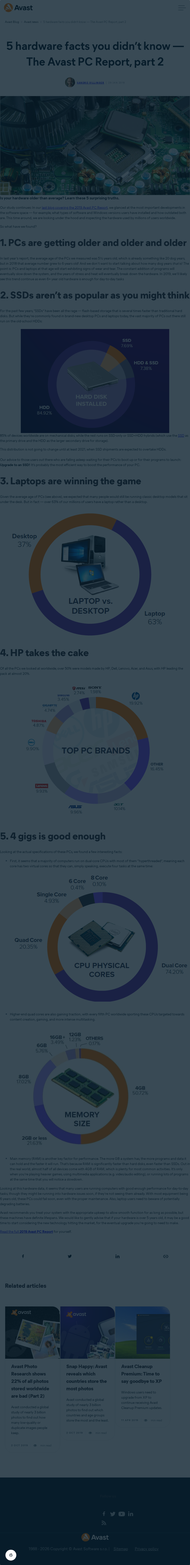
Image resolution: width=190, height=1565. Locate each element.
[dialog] (95, 782)
